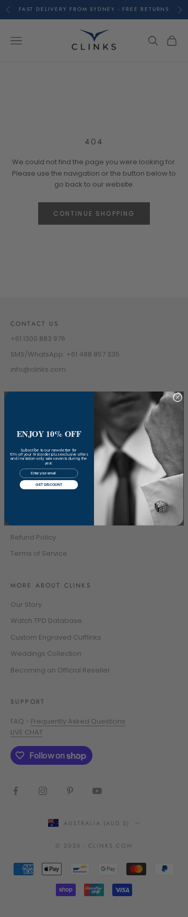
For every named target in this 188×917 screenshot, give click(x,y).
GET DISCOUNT (49, 484)
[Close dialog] (177, 397)
